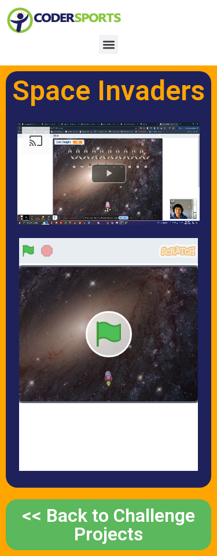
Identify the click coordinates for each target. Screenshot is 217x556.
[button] (108, 44)
